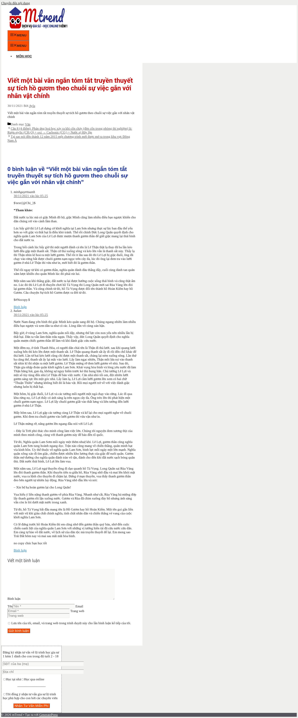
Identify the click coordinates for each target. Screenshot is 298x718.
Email (79, 606)
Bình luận (20, 307)
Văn (27, 124)
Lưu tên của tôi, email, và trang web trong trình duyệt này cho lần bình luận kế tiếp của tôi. (71, 623)
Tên (10, 606)
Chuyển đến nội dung (15, 3)
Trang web (77, 611)
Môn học (24, 56)
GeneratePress (48, 715)
